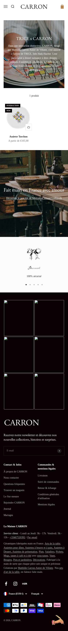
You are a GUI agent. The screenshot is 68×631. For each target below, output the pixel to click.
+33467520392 (17, 537)
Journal (7, 508)
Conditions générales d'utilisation (48, 496)
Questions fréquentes (14, 484)
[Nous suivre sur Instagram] (15, 583)
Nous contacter (11, 477)
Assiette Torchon (18, 136)
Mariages (8, 515)
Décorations (39, 559)
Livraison (43, 475)
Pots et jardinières (22, 559)
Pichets (59, 551)
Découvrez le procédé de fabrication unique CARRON (34, 198)
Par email (32, 537)
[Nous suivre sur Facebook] (6, 583)
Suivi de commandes (48, 482)
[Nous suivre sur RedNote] (24, 583)
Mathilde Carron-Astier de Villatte (35, 568)
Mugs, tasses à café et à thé (17, 555)
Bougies (8, 559)
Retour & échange (47, 488)
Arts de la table (52, 543)
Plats (41, 551)
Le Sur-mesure (11, 496)
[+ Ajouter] (28, 127)
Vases (52, 555)
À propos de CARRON (15, 471)
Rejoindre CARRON (14, 502)
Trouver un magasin (14, 490)
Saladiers (49, 551)
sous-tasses (42, 555)
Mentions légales (46, 504)
